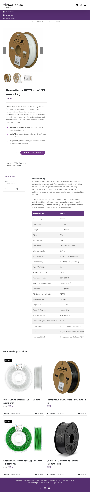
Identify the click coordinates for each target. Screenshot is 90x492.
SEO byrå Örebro (56, 483)
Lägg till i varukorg (33, 153)
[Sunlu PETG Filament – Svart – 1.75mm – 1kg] (66, 438)
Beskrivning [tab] (10, 176)
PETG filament (42, 22)
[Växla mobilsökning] (81, 5)
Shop (34, 22)
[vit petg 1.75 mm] (23, 50)
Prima (18, 166)
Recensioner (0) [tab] (11, 189)
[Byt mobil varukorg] (77, 5)
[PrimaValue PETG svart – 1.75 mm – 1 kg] (66, 377)
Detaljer (40, 413)
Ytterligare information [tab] (10, 182)
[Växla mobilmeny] (85, 5)
